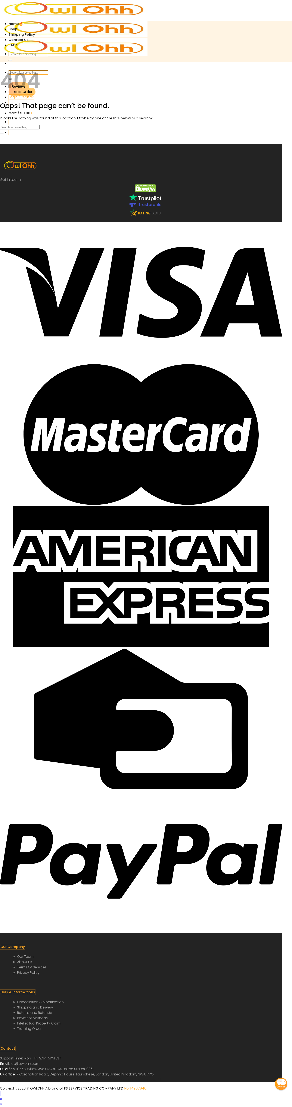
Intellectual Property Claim (38, 1023)
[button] (281, 1084)
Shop (13, 29)
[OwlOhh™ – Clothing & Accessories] (73, 35)
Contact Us (18, 39)
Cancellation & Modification (40, 1002)
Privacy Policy (28, 972)
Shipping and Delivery (35, 1007)
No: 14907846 (135, 1088)
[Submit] (10, 60)
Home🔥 (16, 23)
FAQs (13, 45)
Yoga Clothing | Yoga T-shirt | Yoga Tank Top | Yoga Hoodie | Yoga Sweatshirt (96, 1079)
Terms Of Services (32, 967)
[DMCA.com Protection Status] (145, 190)
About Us (24, 961)
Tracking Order (29, 1028)
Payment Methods (32, 1018)
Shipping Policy (22, 34)
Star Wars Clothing (16, 1079)
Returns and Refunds (34, 1012)
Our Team (25, 956)
